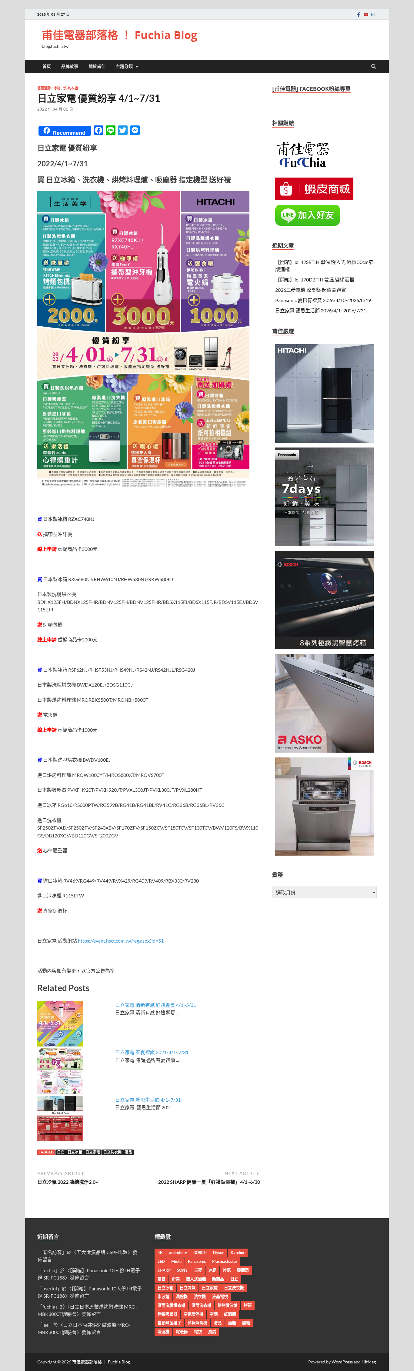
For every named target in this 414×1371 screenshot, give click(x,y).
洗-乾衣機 (70, 88)
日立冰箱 (75, 1152)
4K (160, 1252)
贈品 (128, 1152)
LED (161, 1261)
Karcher (238, 1252)
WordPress (342, 1361)
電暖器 (182, 1331)
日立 (60, 1152)
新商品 (218, 1278)
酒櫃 (232, 1322)
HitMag (369, 1361)
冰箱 (57, 88)
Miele (176, 1261)
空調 (214, 1314)
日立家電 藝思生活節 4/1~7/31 (148, 1100)
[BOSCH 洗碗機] (324, 854)
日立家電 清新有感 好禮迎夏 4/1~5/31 (155, 1005)
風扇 (212, 1331)
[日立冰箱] (324, 441)
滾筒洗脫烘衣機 (171, 1305)
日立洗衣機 (112, 1152)
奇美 (176, 1278)
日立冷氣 (187, 1287)
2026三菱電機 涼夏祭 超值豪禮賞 (310, 290)
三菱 (198, 1270)
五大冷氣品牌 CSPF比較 (102, 1252)
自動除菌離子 (169, 1322)
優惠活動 (44, 88)
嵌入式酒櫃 (196, 1278)
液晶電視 (220, 1296)
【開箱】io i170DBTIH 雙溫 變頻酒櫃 (314, 279)
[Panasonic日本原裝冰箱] (324, 544)
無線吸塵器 (167, 1314)
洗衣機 (200, 1296)
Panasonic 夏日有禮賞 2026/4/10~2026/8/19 (323, 300)
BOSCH (200, 1252)
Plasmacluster (224, 1261)
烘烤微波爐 (227, 1305)
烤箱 (248, 1305)
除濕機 (163, 1331)
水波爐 (163, 1296)
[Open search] (373, 67)
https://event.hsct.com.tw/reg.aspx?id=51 (121, 940)
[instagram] (373, 14)
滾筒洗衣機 (201, 1305)
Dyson (218, 1252)
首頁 (46, 66)
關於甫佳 (96, 66)
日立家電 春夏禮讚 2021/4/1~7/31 (152, 1052)
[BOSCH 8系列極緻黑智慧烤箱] (324, 647)
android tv (178, 1252)
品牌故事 (69, 66)
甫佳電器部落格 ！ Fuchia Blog (119, 35)
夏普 (161, 1278)
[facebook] (358, 14)
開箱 (246, 1322)
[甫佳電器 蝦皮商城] (314, 198)
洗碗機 (182, 1296)
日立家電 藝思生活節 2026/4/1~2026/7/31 (320, 310)
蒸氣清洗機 (197, 1322)
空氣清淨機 (193, 1314)
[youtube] (365, 14)
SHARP (164, 1270)
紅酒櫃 (230, 1314)
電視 (198, 1331)
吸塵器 (243, 1270)
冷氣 (227, 1270)
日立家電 (92, 1152)
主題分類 (124, 66)
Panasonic (197, 1261)
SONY (182, 1270)
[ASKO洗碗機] (324, 751)
